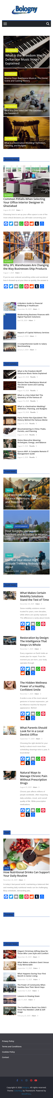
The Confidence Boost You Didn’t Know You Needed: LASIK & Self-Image (31, 1009)
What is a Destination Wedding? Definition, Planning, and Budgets (25, 144)
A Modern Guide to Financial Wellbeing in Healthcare (29, 304)
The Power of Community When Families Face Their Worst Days (31, 986)
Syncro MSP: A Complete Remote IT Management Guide (32, 452)
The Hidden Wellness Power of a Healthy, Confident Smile (33, 686)
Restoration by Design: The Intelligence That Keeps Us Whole (34, 641)
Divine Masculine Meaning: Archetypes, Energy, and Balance (31, 441)
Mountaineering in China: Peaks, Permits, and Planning (31, 430)
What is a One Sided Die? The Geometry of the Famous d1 (24, 112)
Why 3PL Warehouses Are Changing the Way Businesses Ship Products (26, 266)
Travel (9, 490)
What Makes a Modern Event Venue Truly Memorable (33, 963)
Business (8, 195)
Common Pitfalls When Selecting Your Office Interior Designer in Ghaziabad (24, 202)
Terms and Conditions (11, 1046)
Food (7, 868)
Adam (18, 210)
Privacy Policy (8, 1041)
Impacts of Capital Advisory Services (33, 332)
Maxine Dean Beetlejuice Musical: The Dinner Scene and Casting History (26, 79)
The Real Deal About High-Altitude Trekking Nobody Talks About (25, 563)
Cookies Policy (8, 1052)
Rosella (33, 377)
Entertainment (21, 526)
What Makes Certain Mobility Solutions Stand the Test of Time (34, 596)
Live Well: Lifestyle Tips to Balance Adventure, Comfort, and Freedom (23, 498)
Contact (5, 1057)
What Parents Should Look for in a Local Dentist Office (33, 731)
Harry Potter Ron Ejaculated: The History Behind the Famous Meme (32, 418)
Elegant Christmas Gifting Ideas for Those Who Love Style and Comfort (32, 952)
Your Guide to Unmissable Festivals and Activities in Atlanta (26, 532)
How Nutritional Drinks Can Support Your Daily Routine (26, 873)
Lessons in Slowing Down (28, 996)
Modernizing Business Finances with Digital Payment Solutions (33, 315)
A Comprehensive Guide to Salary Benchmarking (32, 345)
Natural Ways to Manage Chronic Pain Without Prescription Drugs (33, 778)
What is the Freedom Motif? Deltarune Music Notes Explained (25, 59)
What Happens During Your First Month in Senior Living (31, 974)
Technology (12, 50)
